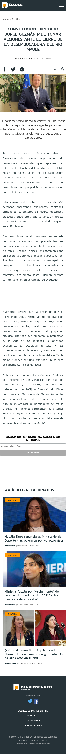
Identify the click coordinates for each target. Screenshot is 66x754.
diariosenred (12, 663)
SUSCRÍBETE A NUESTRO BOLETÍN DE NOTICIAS (33, 438)
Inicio (6, 19)
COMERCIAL (33, 715)
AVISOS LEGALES (33, 725)
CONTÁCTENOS (33, 720)
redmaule (10, 545)
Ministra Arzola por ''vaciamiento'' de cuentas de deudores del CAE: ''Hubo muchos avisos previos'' (32, 595)
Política (16, 19)
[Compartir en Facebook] (4, 71)
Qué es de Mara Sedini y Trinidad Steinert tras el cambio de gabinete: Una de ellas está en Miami (34, 654)
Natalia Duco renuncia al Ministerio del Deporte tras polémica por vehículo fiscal (34, 538)
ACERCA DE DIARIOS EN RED (33, 710)
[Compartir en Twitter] (13, 71)
